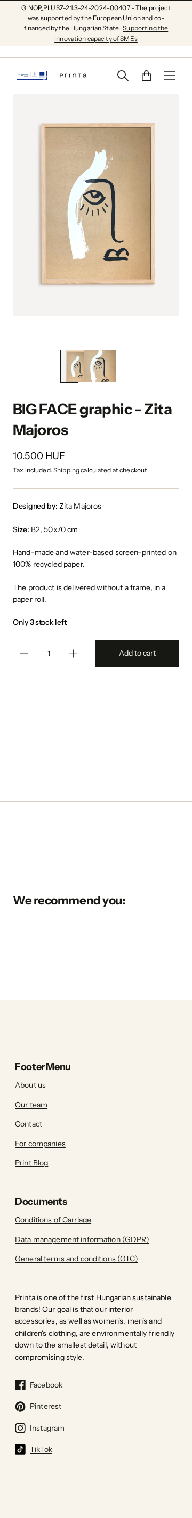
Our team (31, 1104)
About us (30, 1085)
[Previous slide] (89, 333)
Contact (28, 1124)
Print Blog (31, 1163)
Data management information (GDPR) (82, 1239)
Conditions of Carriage (53, 1220)
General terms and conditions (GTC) (76, 1258)
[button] (69, 366)
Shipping (66, 470)
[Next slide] (102, 333)
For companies (40, 1143)
